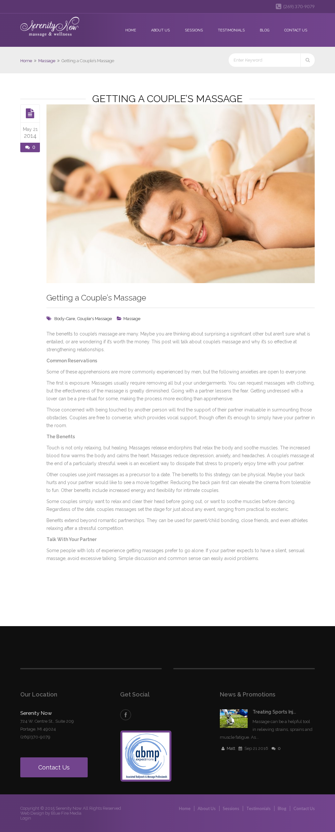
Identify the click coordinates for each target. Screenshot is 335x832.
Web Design (32, 813)
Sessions (194, 30)
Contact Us (295, 30)
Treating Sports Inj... (274, 711)
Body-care (64, 318)
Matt (231, 748)
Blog (264, 30)
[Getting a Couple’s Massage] (30, 113)
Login (25, 818)
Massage (46, 60)
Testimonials (231, 30)
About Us (160, 30)
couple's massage (94, 318)
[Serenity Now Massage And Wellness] (49, 27)
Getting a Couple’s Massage (96, 297)
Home (130, 30)
